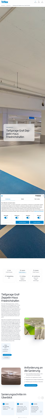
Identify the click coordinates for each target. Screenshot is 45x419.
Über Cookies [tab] (37, 199)
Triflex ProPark (22, 272)
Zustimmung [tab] (7, 199)
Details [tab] (22, 199)
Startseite (3, 5)
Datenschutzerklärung (38, 211)
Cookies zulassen (36, 222)
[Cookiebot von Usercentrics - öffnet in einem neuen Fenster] (36, 196)
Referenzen (9, 5)
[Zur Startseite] (4, 2)
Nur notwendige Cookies (8, 222)
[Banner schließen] (43, 195)
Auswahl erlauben (22, 222)
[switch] (17, 218)
